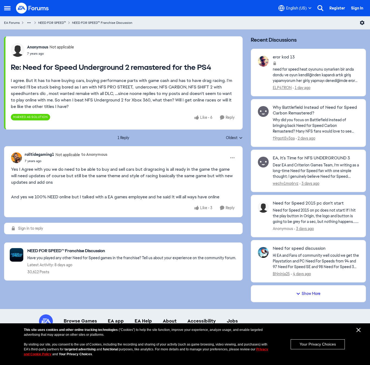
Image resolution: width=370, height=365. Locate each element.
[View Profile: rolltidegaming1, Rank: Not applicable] (16, 157)
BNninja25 (281, 273)
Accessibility (201, 321)
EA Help (143, 321)
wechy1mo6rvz (285, 183)
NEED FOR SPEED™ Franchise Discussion (102, 23)
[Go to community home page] (32, 8)
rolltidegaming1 (39, 154)
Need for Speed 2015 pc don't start (308, 203)
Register (337, 8)
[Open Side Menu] (7, 8)
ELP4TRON (282, 87)
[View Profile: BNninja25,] (263, 252)
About (170, 321)
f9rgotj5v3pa (284, 138)
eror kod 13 (284, 57)
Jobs (232, 321)
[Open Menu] (362, 23)
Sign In (357, 8)
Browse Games (80, 321)
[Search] (320, 8)
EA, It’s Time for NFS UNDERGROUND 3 (311, 158)
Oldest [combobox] (234, 138)
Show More (311, 293)
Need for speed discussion (299, 248)
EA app (116, 321)
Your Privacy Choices (318, 344)
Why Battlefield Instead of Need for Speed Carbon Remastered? (315, 110)
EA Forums (12, 23)
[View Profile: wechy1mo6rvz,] (263, 162)
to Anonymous (94, 154)
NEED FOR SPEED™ (52, 23)
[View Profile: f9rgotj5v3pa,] (263, 111)
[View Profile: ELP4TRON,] (263, 61)
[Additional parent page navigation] (29, 23)
